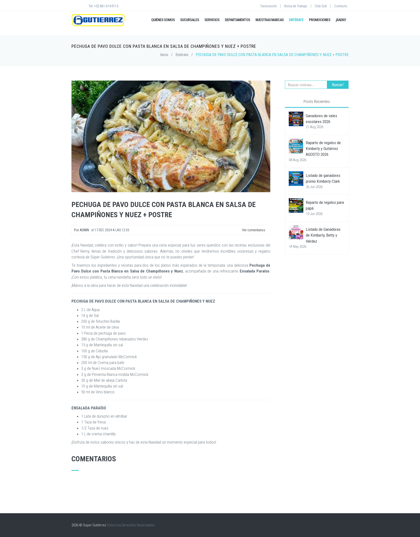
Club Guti (321, 6)
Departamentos (237, 20)
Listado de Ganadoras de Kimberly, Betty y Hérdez (323, 235)
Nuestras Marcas (269, 20)
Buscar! (337, 85)
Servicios (211, 20)
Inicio (164, 54)
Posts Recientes (317, 101)
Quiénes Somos (163, 20)
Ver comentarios (253, 230)
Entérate (296, 20)
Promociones (319, 20)
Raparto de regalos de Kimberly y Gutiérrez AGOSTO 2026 (323, 148)
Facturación (269, 6)
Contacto (340, 6)
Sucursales (189, 20)
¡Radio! (341, 20)
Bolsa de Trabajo (295, 6)
